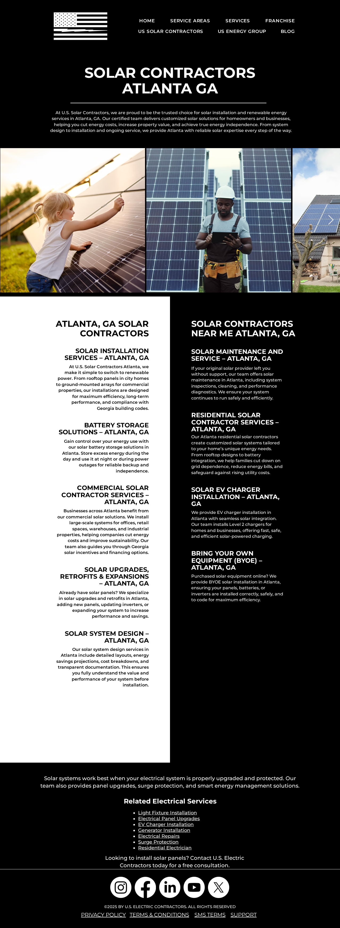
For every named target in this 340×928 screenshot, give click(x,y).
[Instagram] (120, 887)
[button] (186, 20)
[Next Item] (331, 220)
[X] (218, 887)
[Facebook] (145, 887)
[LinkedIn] (169, 887)
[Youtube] (194, 887)
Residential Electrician (165, 848)
